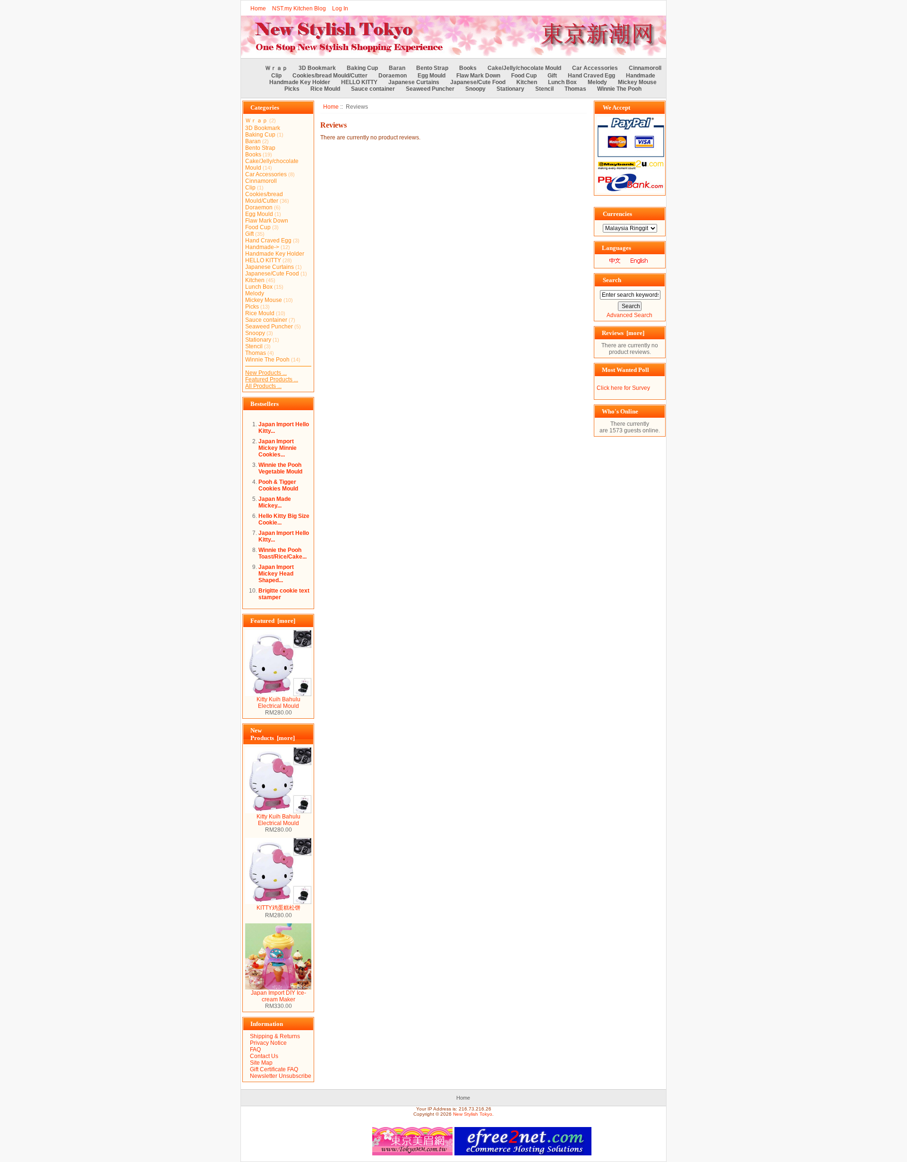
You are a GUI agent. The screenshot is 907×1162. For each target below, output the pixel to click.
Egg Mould (431, 75)
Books (468, 68)
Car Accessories (595, 68)
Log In (340, 8)
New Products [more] (272, 734)
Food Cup (524, 75)
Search (612, 280)
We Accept (616, 107)
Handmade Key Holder (299, 82)
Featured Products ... (271, 379)
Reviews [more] (623, 332)
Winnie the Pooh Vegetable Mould (280, 468)
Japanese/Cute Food (477, 82)
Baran (397, 68)
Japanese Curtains (413, 82)
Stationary (510, 89)
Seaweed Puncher (430, 89)
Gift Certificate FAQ (274, 1069)
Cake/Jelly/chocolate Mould (524, 68)
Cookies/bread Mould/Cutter (330, 75)
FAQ (255, 1049)
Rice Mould (325, 89)
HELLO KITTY (359, 82)
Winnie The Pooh (619, 89)
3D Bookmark (317, 68)
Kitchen (526, 82)
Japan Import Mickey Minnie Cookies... (277, 448)
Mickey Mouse (637, 82)
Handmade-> (262, 247)
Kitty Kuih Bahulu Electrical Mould (278, 702)
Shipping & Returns (275, 1036)
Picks (291, 89)
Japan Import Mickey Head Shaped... (276, 574)
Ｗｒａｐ (276, 68)
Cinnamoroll (645, 68)
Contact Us (264, 1056)
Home (258, 8)
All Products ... (263, 386)
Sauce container (373, 89)
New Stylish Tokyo (472, 1114)
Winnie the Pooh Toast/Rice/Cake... (282, 553)
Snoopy (475, 89)
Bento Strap (432, 68)
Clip (276, 75)
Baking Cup (362, 68)
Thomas (575, 89)
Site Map (261, 1062)
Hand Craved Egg (591, 75)
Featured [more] (272, 620)
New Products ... (266, 373)
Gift (552, 75)
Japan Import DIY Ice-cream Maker (278, 996)
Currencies (617, 213)
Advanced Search (629, 315)
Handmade (640, 75)
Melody (597, 82)
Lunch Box (562, 82)
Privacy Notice (268, 1043)
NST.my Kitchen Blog (299, 8)
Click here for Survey (623, 388)
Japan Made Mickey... (274, 502)
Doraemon (392, 75)
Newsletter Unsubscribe (280, 1076)
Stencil (544, 89)
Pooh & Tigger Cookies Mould (278, 485)
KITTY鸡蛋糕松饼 (278, 907)
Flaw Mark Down (478, 75)
